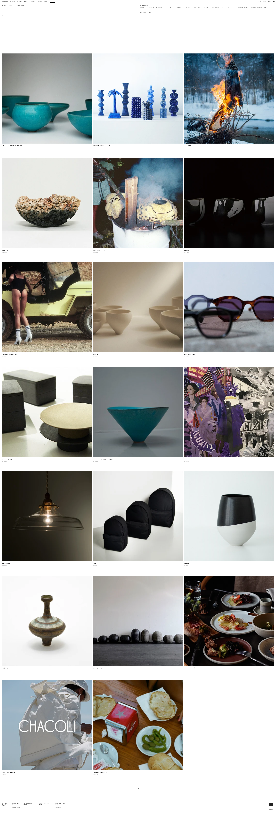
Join (271, 804)
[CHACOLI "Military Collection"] (47, 725)
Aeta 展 (94, 563)
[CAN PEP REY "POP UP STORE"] (138, 725)
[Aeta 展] (138, 516)
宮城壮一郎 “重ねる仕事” (7, 459)
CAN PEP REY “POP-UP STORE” (9, 354)
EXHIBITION (4, 5)
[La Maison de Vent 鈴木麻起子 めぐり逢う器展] (47, 98)
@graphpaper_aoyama (16, 804)
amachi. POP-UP (187, 145)
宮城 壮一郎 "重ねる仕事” (98, 668)
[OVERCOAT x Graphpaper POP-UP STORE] (229, 412)
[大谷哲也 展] (138, 307)
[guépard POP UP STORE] (229, 307)
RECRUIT (3, 802)
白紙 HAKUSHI (11, 5)
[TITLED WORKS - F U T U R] (138, 203)
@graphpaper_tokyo (15, 803)
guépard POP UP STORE (189, 354)
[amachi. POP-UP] (229, 98)
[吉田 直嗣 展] (229, 516)
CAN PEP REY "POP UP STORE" (100, 772)
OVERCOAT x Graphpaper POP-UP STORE (193, 459)
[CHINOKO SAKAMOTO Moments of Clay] (138, 98)
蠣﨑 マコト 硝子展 (6, 563)
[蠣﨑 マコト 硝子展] (47, 516)
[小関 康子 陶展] (47, 621)
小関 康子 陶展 (5, 668)
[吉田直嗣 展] (229, 203)
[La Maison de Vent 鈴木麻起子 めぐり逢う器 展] (138, 412)
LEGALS (3, 805)
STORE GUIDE (4, 803)
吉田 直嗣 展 (186, 563)
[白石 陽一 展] (47, 203)
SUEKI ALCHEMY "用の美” (190, 668)
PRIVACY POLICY (5, 804)
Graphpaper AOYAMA (20, 5)
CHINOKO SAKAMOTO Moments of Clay (102, 145)
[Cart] (275, 1)
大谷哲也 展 (95, 354)
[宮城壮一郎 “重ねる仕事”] (47, 412)
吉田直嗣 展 (186, 250)
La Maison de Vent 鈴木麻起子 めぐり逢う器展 (12, 145)
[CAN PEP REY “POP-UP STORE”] (47, 307)
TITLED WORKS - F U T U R (99, 250)
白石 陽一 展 (5, 250)
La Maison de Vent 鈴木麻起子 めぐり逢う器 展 (103, 459)
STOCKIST (3, 801)
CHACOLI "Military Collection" (8, 772)
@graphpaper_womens (16, 807)
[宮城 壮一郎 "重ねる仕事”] (138, 621)
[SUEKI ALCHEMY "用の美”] (229, 621)
